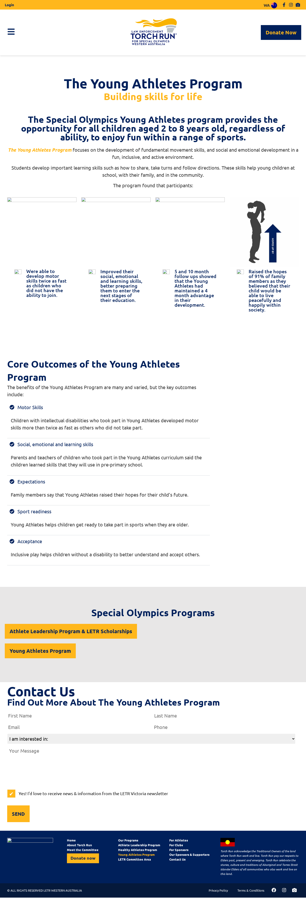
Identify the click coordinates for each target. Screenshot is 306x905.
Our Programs (128, 840)
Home (71, 840)
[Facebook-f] (284, 4)
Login (9, 4)
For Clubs (176, 845)
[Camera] (297, 4)
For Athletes (178, 840)
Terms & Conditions (250, 890)
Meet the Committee (82, 850)
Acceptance (29, 541)
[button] (108, 407)
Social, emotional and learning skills (55, 444)
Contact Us (177, 859)
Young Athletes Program (136, 854)
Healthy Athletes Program (137, 850)
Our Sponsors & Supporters (189, 854)
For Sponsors (178, 850)
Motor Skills (30, 407)
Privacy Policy (218, 890)
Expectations (31, 481)
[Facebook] (273, 890)
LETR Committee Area (134, 859)
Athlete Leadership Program (139, 845)
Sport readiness (34, 511)
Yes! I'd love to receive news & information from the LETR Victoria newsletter (93, 793)
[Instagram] (290, 4)
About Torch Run (79, 845)
